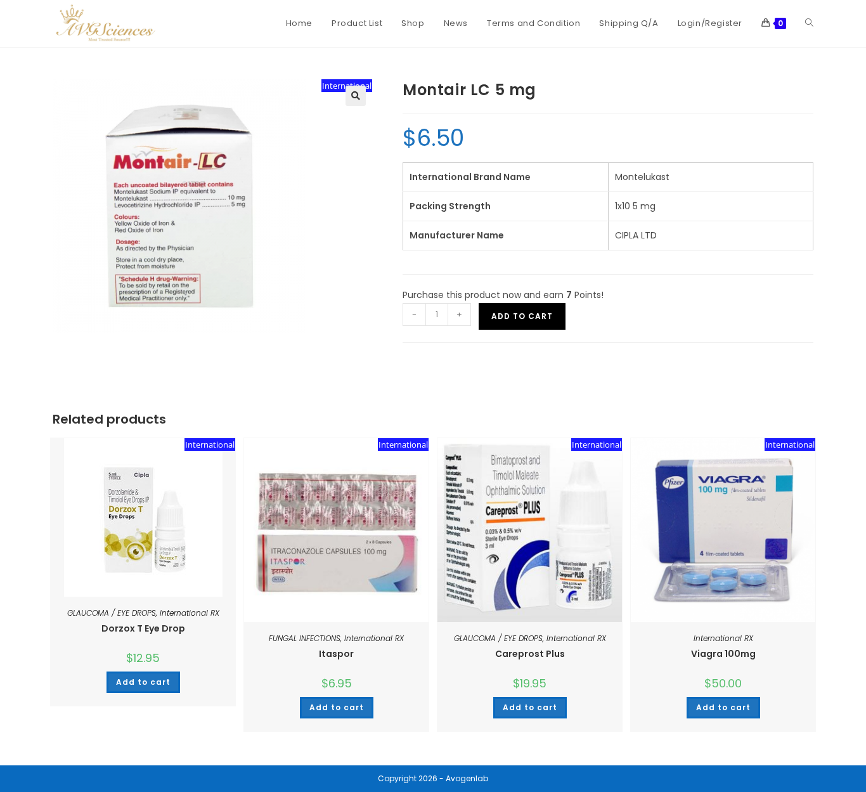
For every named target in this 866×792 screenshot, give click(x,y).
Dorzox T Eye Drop (143, 628)
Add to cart (522, 316)
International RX (189, 612)
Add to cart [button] (143, 682)
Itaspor (336, 653)
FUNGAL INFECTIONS (304, 638)
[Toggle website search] (809, 23)
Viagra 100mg (723, 653)
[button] (356, 96)
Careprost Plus (530, 653)
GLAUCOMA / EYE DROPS (111, 612)
